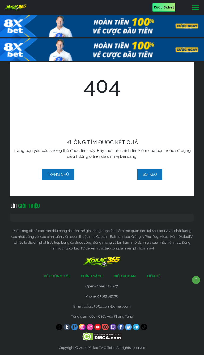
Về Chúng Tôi (57, 276)
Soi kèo (150, 174)
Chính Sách (92, 276)
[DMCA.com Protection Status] (102, 336)
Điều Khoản (125, 276)
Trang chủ (58, 174)
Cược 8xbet (164, 7)
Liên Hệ (153, 276)
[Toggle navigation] (195, 7)
